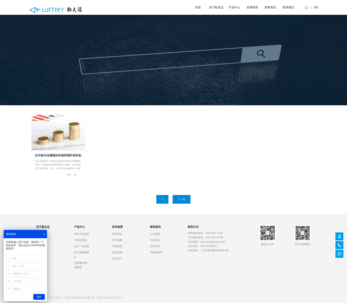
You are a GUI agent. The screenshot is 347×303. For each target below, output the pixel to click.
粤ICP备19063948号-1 (110, 297)
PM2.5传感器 (81, 233)
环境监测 (117, 246)
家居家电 (117, 233)
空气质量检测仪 (81, 254)
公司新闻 (155, 233)
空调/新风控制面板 (80, 265)
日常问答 (155, 246)
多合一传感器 (81, 246)
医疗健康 (117, 240)
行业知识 (155, 240)
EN (316, 7)
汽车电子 (117, 258)
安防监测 (117, 252)
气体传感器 (80, 240)
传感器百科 (156, 252)
